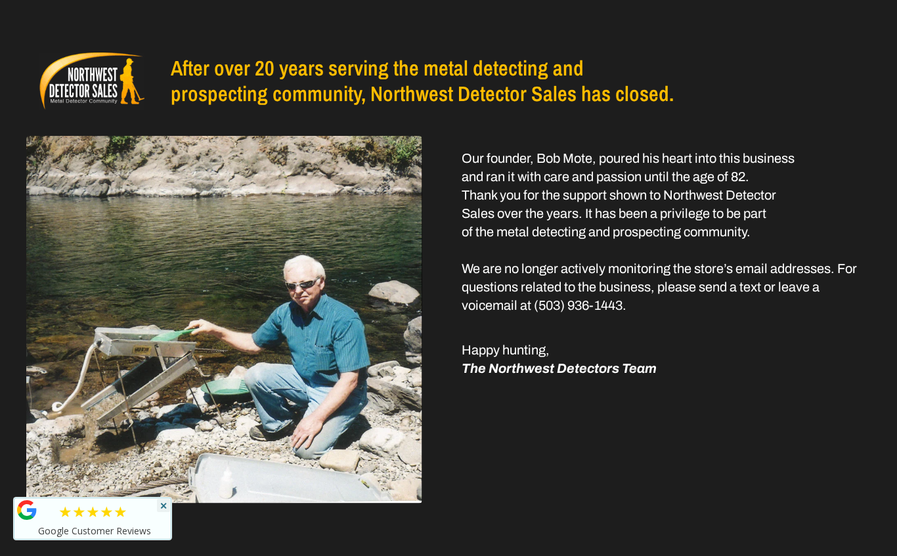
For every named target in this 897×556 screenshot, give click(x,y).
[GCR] (27, 510)
